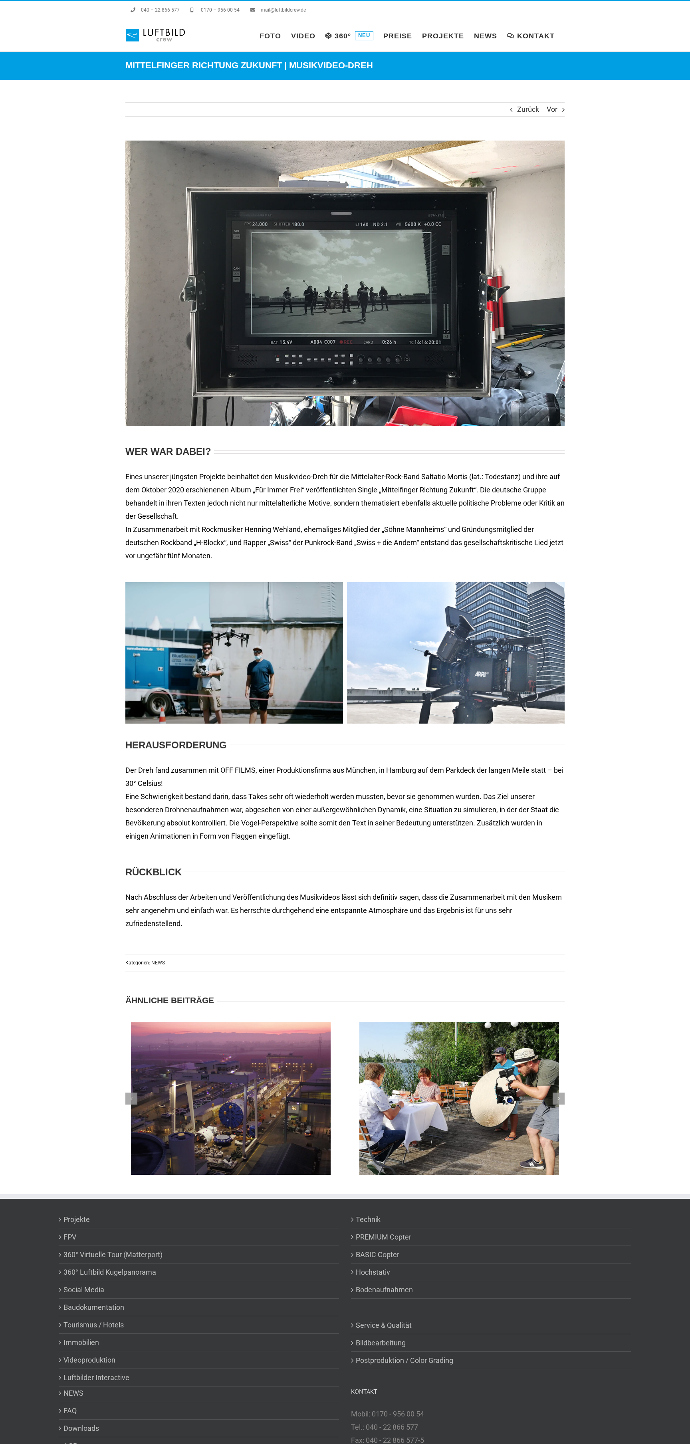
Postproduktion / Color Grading (404, 1360)
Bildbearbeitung (381, 1343)
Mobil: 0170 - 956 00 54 (387, 1414)
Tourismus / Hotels (93, 1325)
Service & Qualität (384, 1325)
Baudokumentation (93, 1307)
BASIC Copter (377, 1254)
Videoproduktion (89, 1360)
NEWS (158, 963)
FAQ (70, 1410)
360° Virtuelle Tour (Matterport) (113, 1254)
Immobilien (81, 1342)
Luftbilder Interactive (96, 1377)
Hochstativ (373, 1272)
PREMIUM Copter (383, 1237)
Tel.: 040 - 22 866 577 (384, 1427)
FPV (69, 1237)
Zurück (528, 109)
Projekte (76, 1219)
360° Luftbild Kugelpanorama (109, 1272)
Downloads (81, 1428)
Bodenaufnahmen (384, 1289)
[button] (131, 1099)
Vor (552, 109)
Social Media (83, 1289)
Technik (368, 1219)
